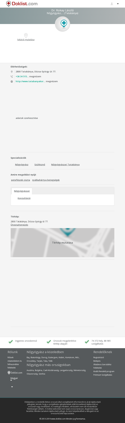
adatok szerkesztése (27, 118)
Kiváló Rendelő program (103, 371)
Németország (79, 370)
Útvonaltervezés (19, 224)
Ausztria (30, 370)
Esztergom (52, 357)
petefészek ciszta (20, 180)
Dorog (44, 357)
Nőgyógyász (21, 164)
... (63, 13)
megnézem (28, 76)
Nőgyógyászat (22, 191)
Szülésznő (39, 164)
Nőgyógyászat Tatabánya (65, 164)
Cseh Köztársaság (51, 370)
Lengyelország (66, 370)
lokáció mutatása (25, 39)
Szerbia (42, 374)
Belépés (96, 361)
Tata (45, 361)
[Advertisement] (62, 52)
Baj (28, 357)
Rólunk (10, 357)
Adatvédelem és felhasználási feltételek (15, 364)
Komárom (69, 357)
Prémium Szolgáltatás (102, 375)
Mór (77, 357)
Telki (50, 361)
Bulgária (38, 370)
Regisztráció (98, 357)
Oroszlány (31, 361)
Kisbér (61, 357)
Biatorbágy (35, 357)
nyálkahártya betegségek (46, 180)
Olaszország (32, 374)
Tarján (39, 361)
